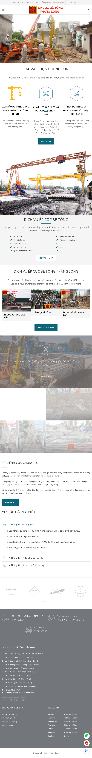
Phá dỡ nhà (9, 725)
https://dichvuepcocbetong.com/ (21, 693)
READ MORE (23, 396)
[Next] (86, 362)
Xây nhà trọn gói (11, 722)
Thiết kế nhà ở (11, 718)
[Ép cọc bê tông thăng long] (46, 9)
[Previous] (5, 362)
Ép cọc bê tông (11, 714)
